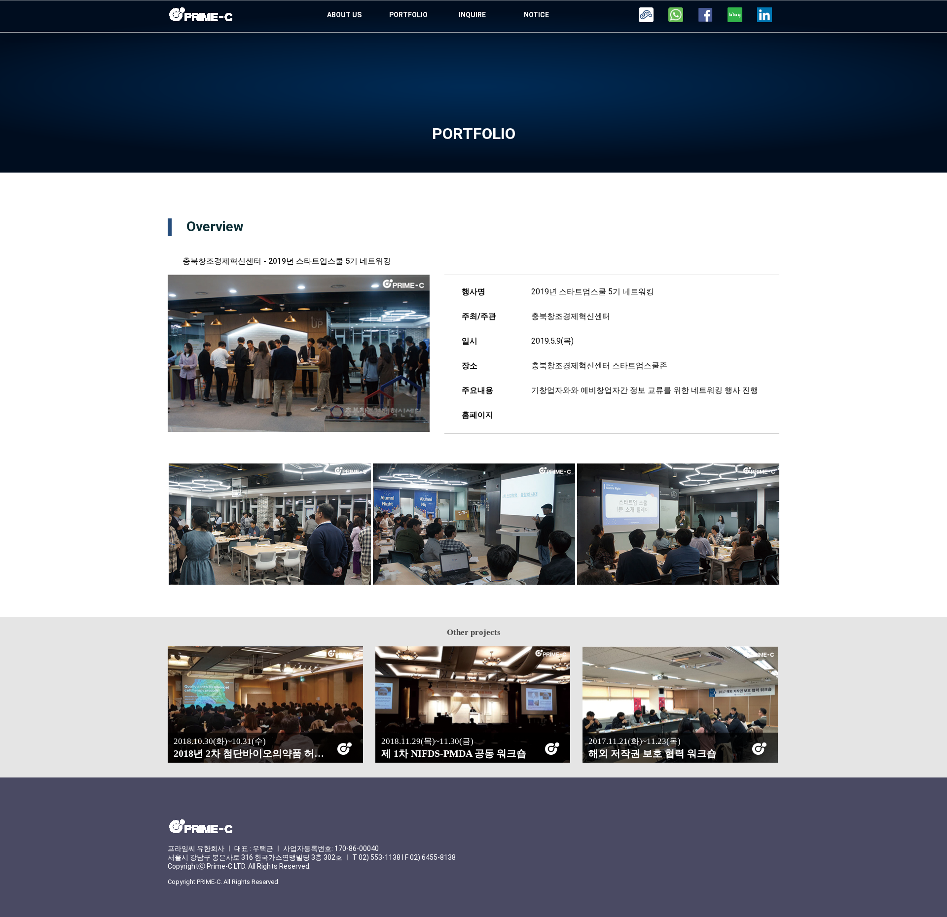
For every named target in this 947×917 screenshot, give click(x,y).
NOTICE (536, 15)
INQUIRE (472, 15)
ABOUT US (344, 15)
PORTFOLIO (408, 15)
